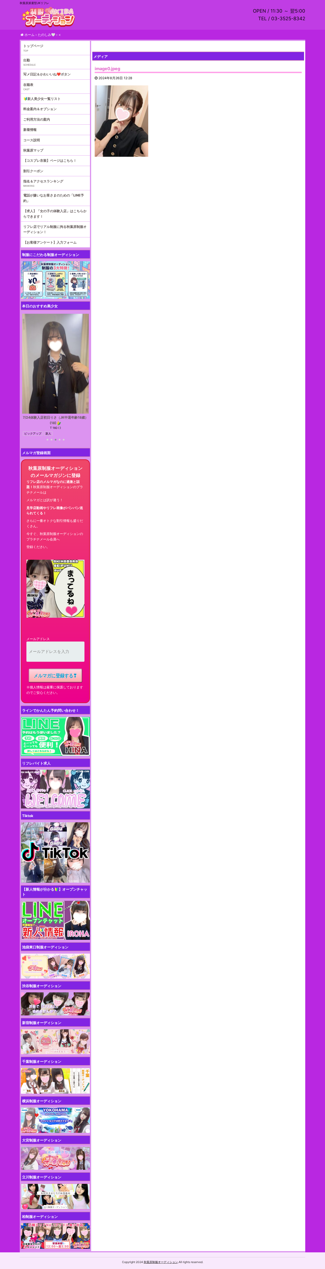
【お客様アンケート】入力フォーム (50, 242)
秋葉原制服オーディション (161, 1262)
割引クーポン (33, 171)
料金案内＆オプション (40, 109)
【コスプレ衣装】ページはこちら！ (50, 160)
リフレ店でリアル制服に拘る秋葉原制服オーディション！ (55, 229)
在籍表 (28, 85)
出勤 (26, 60)
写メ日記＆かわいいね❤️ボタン (47, 74)
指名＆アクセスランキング (43, 181)
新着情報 (30, 129)
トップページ (33, 46)
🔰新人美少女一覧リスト (42, 99)
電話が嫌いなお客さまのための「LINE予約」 (53, 197)
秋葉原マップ (33, 150)
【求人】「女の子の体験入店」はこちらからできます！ (55, 213)
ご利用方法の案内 (36, 119)
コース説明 (31, 140)
